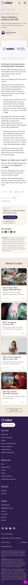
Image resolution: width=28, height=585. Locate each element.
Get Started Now (8, 425)
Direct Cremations (6, 446)
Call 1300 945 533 (10, 217)
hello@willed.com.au (7, 508)
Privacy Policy (5, 542)
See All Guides (14, 410)
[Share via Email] (14, 232)
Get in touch (9, 221)
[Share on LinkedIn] (11, 232)
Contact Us (4, 514)
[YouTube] (10, 528)
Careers (3, 520)
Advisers (3, 493)
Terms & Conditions (7, 534)
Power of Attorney (6, 437)
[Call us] (19, 3)
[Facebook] (2, 528)
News (24, 191)
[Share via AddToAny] (2, 232)
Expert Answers (5, 467)
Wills (13, 9)
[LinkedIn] (14, 528)
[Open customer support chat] (25, 582)
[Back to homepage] (6, 3)
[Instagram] (6, 528)
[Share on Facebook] (6, 232)
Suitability (24, 542)
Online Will (4, 434)
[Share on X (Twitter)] (8, 232)
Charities (4, 490)
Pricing (3, 473)
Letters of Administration (8, 443)
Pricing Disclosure (6, 546)
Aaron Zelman (15, 110)
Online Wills (14, 197)
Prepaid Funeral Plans (7, 452)
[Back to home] (6, 420)
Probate (3, 440)
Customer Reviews (6, 476)
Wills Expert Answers (6, 201)
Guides (8, 9)
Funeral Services (6, 449)
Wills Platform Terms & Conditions (11, 538)
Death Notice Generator (8, 479)
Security (3, 517)
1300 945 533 (5, 505)
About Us (3, 511)
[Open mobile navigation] (24, 2)
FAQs (2, 464)
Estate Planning (17, 191)
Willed (3, 9)
